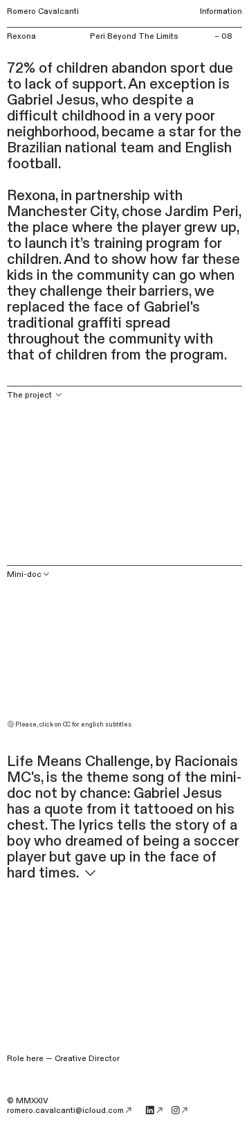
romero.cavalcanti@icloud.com (65, 1110)
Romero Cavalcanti (43, 11)
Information (221, 11)
